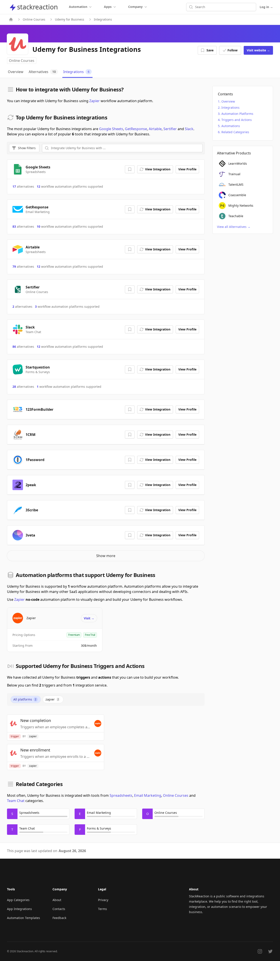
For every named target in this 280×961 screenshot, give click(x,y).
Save (210, 50)
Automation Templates (23, 918)
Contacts (58, 909)
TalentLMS (235, 184)
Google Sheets (111, 128)
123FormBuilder (39, 409)
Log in (266, 7)
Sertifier (170, 128)
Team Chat (15, 800)
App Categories (18, 900)
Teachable (235, 216)
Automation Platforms (237, 114)
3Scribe (32, 510)
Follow (233, 50)
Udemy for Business (69, 19)
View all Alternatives (233, 227)
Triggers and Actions (236, 120)
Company (135, 7)
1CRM (30, 434)
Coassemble (237, 195)
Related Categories (235, 132)
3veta (30, 535)
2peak (31, 484)
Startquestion (38, 367)
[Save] (130, 169)
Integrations (230, 107)
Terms (102, 909)
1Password (35, 459)
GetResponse (136, 128)
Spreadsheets (121, 795)
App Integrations (19, 909)
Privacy (103, 900)
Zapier (94, 100)
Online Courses (34, 19)
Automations (230, 126)
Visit (258, 50)
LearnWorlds (237, 163)
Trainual (234, 174)
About (56, 900)
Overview (228, 101)
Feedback (59, 918)
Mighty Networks (240, 205)
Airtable (155, 128)
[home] (11, 19)
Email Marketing (147, 795)
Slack (189, 128)
